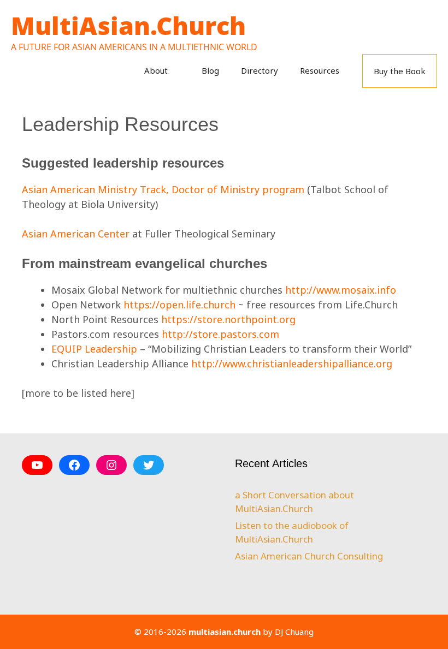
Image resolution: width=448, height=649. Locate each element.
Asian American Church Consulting (309, 556)
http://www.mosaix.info (340, 289)
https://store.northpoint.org (228, 319)
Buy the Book (400, 71)
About (156, 70)
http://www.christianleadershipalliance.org (291, 363)
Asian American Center (75, 233)
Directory (259, 70)
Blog (210, 70)
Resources (319, 70)
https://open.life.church (179, 304)
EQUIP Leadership (94, 348)
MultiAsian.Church (128, 25)
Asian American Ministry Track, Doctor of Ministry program (163, 189)
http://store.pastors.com (220, 334)
